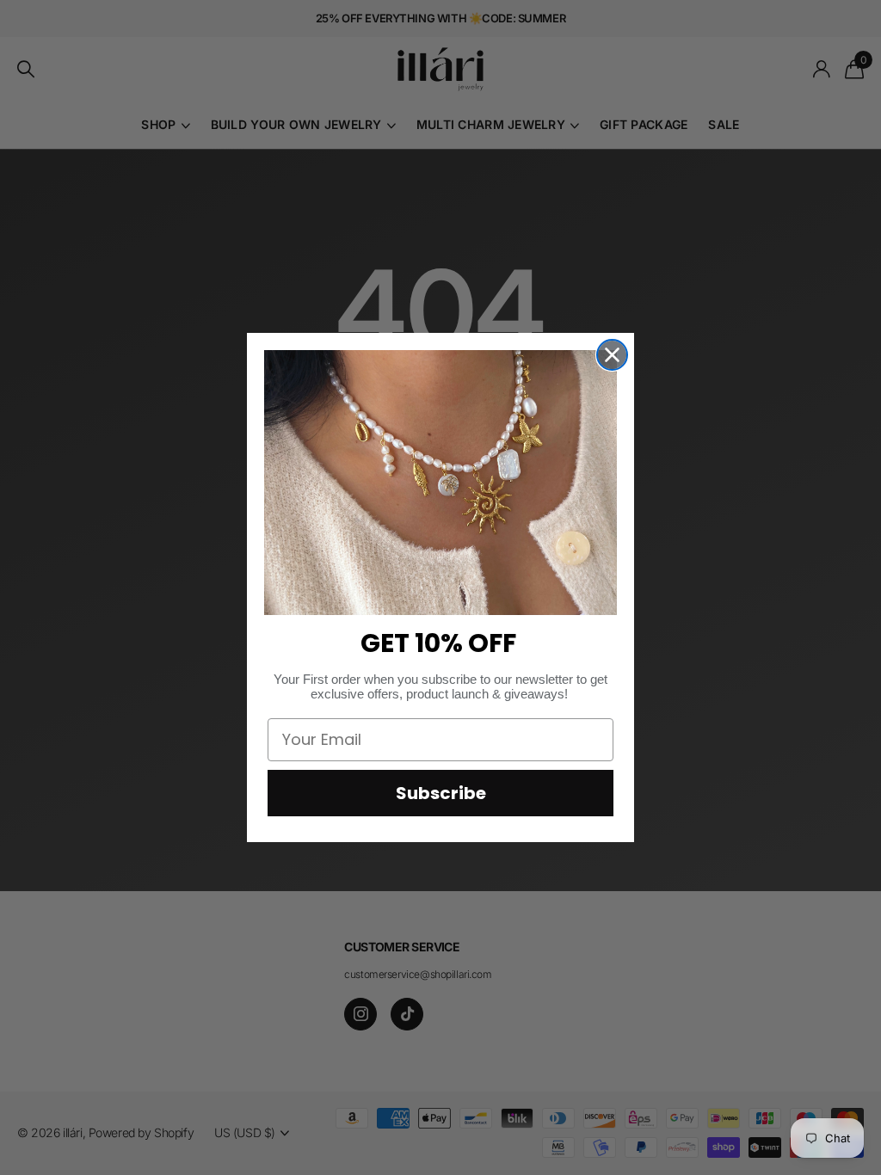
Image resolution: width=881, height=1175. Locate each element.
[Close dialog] (612, 355)
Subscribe (441, 793)
